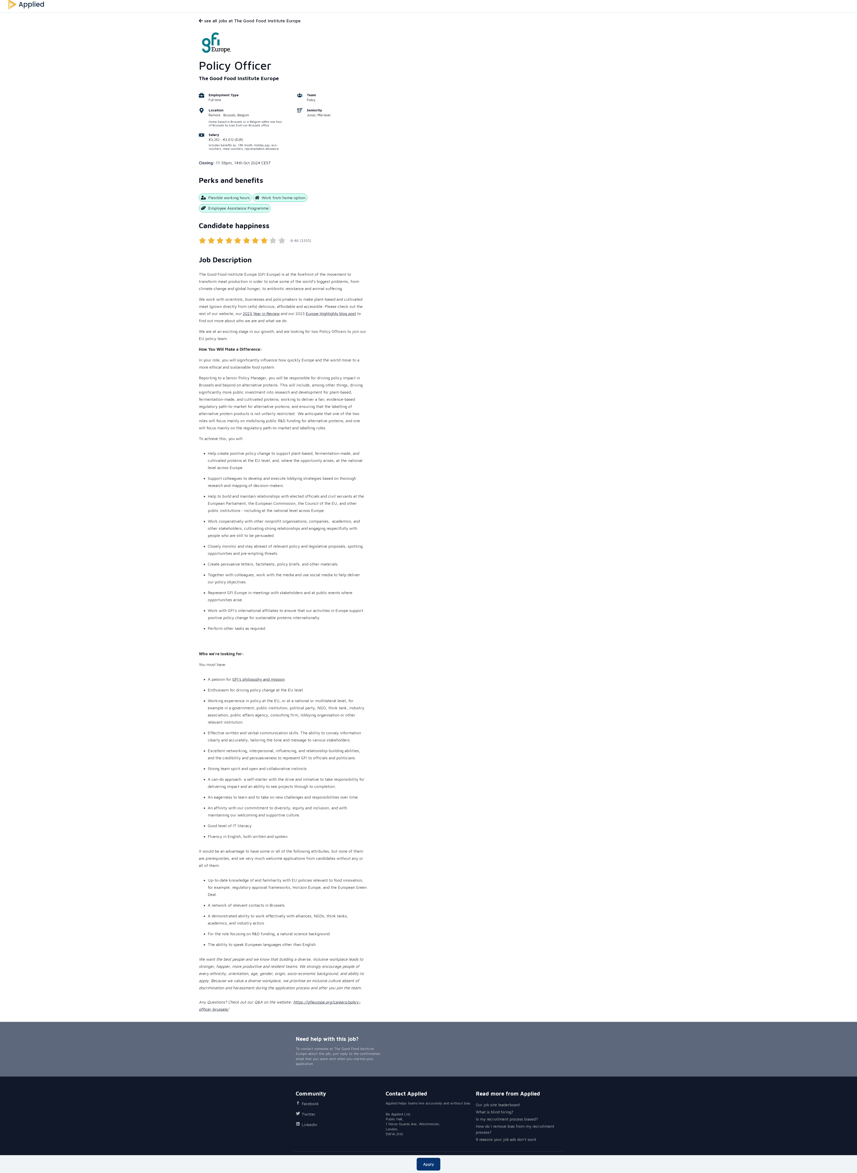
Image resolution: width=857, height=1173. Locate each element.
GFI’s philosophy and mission (258, 679)
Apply (428, 1164)
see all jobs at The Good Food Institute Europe (252, 20)
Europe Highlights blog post (331, 313)
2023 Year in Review (261, 313)
